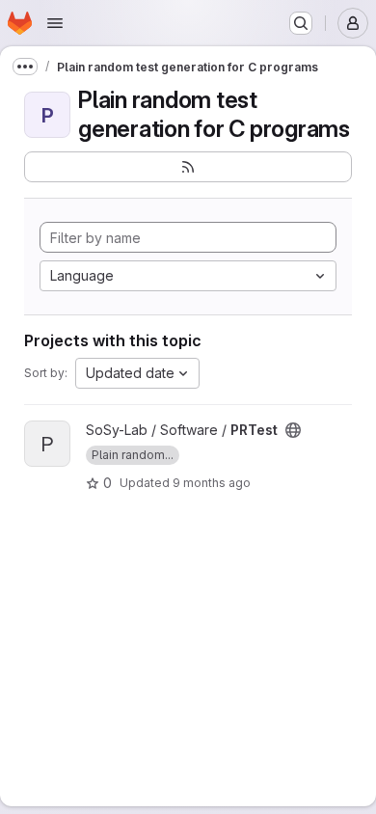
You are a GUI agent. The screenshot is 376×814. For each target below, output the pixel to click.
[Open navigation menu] (55, 23)
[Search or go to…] (300, 23)
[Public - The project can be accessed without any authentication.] (293, 430)
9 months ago (212, 482)
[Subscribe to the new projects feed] (188, 166)
